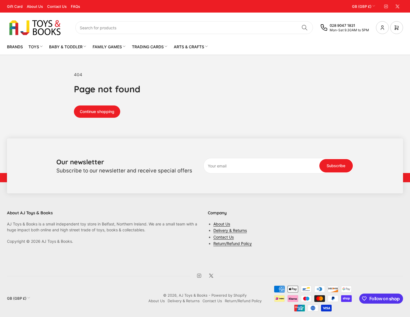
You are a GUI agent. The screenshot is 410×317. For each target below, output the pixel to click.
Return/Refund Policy (232, 243)
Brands (15, 46)
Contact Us (57, 6)
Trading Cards (148, 46)
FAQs (75, 6)
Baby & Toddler (66, 46)
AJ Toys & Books (193, 295)
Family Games (107, 46)
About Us (35, 6)
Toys (33, 46)
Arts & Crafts (189, 46)
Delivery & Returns (230, 230)
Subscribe (336, 165)
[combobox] (194, 27)
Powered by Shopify (229, 295)
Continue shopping (97, 111)
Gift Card (15, 6)
